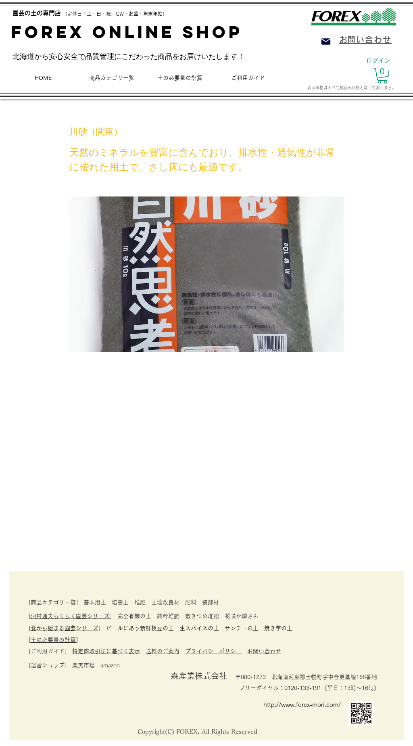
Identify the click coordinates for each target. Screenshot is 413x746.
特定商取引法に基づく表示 (106, 651)
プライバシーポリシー (213, 651)
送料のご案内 (162, 651)
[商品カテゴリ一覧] (53, 602)
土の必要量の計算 (53, 640)
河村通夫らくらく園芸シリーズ (70, 616)
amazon (110, 665)
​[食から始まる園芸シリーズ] (64, 628)
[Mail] (326, 41)
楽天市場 (83, 665)
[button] (382, 76)
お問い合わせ (264, 651)
